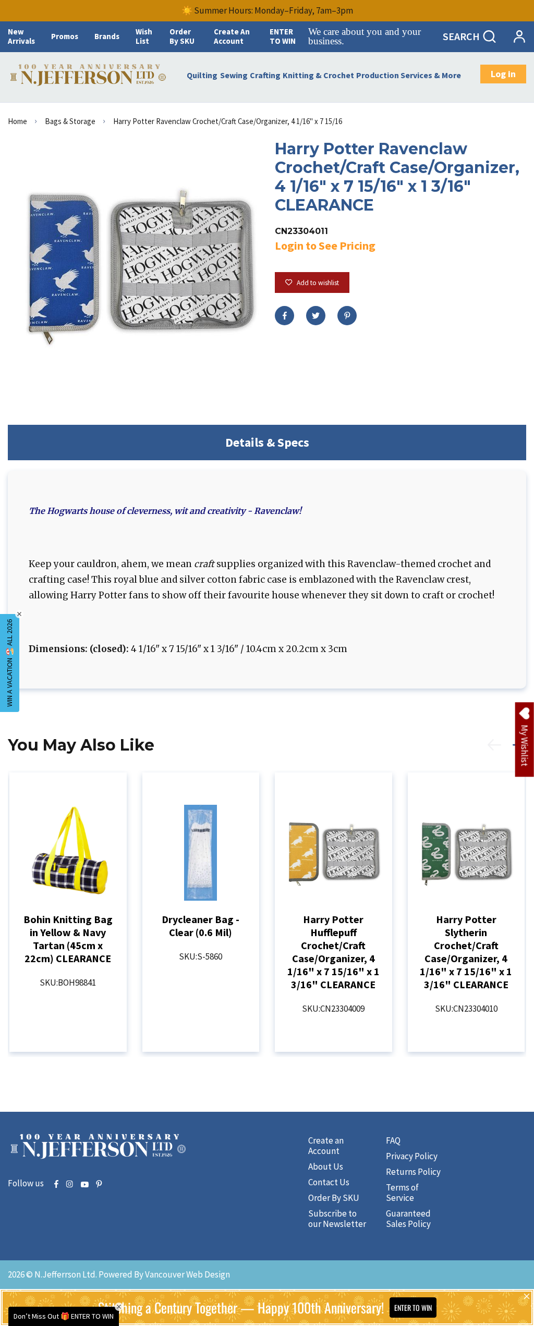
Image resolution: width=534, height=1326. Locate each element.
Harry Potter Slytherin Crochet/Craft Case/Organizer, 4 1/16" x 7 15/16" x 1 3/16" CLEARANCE (466, 952)
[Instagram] (69, 1185)
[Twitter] (315, 315)
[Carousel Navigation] (501, 750)
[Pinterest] (347, 315)
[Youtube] (84, 1185)
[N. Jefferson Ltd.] (89, 75)
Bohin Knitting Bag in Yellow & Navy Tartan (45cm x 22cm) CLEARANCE (68, 939)
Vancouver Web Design (187, 1274)
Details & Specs (267, 442)
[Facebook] (284, 315)
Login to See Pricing (325, 245)
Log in (503, 74)
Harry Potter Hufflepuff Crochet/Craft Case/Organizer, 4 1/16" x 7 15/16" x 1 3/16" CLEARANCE (333, 952)
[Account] (519, 36)
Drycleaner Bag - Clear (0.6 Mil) (200, 926)
